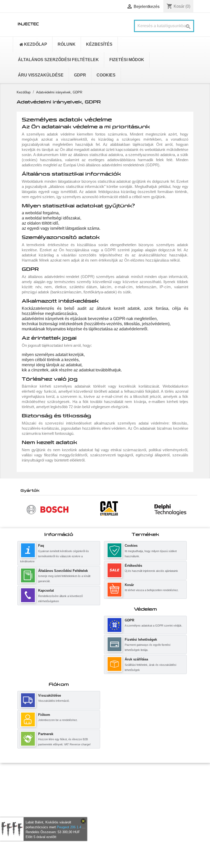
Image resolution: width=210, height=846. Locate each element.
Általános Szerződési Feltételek (63, 571)
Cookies (131, 545)
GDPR (129, 620)
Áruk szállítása (136, 659)
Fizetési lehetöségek (141, 639)
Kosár (129, 585)
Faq (41, 545)
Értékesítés (133, 566)
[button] (23, 509)
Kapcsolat (46, 590)
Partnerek (45, 734)
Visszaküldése (49, 695)
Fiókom (44, 715)
